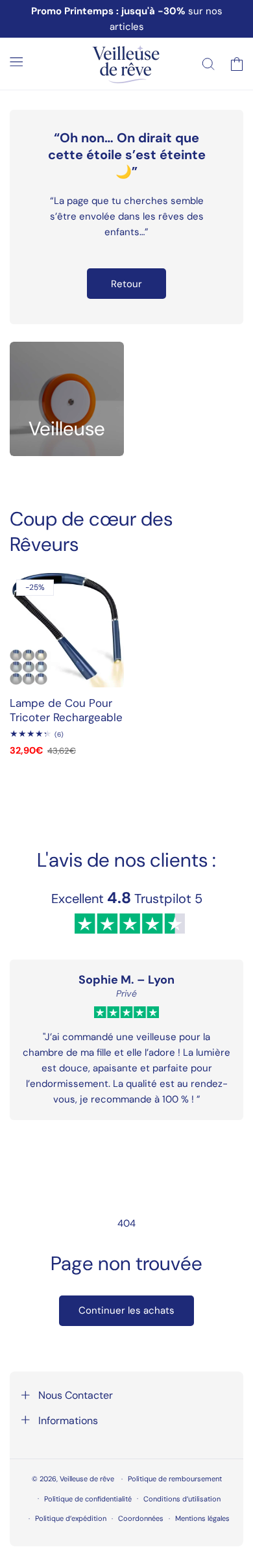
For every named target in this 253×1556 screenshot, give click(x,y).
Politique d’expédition (70, 1518)
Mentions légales (202, 1518)
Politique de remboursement (175, 1478)
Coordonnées (140, 1518)
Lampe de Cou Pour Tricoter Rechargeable (66, 710)
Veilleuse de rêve (88, 1478)
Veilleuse (67, 428)
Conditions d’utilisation (182, 1498)
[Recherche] (208, 63)
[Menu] (16, 61)
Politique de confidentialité (88, 1498)
